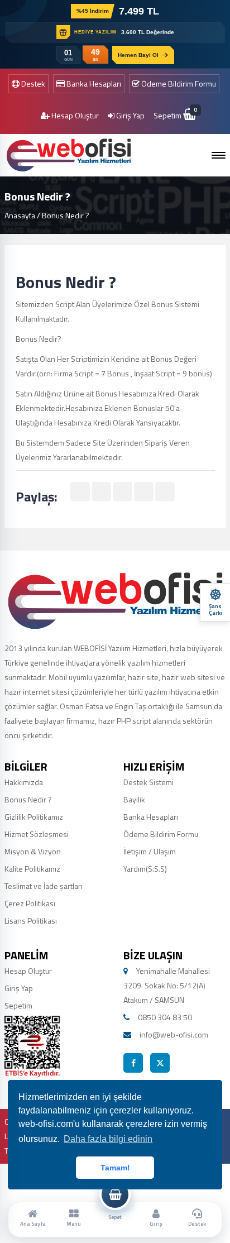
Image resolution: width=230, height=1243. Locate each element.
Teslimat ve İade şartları (43, 886)
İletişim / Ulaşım (149, 851)
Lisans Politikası (30, 920)
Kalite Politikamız (32, 868)
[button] (219, 155)
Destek (32, 83)
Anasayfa (19, 215)
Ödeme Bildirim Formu (178, 83)
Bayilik (134, 799)
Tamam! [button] (115, 1167)
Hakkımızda (23, 782)
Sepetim (175, 115)
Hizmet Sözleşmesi (36, 834)
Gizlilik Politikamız (33, 817)
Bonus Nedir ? (28, 799)
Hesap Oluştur (74, 115)
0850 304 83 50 (165, 1017)
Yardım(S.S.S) (145, 868)
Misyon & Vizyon (32, 851)
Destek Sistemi (148, 782)
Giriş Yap (129, 115)
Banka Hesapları (93, 83)
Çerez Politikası (29, 903)
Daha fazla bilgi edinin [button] (108, 1139)
